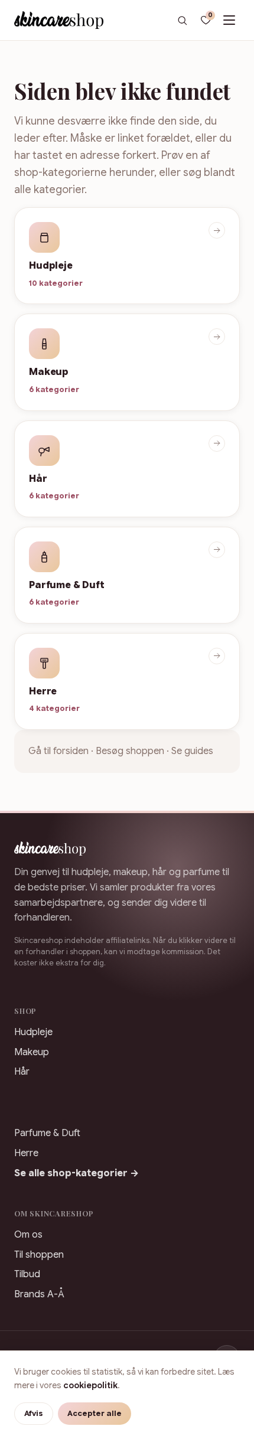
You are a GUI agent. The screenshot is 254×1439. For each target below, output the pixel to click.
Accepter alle (94, 1413)
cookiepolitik (90, 1385)
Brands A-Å (39, 1294)
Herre (26, 1153)
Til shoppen (39, 1255)
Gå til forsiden (58, 751)
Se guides (192, 751)
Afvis (33, 1413)
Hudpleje (33, 1032)
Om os (28, 1235)
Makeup (31, 1052)
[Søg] (182, 20)
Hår (22, 1072)
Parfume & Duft (47, 1133)
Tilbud (27, 1274)
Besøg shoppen (130, 751)
